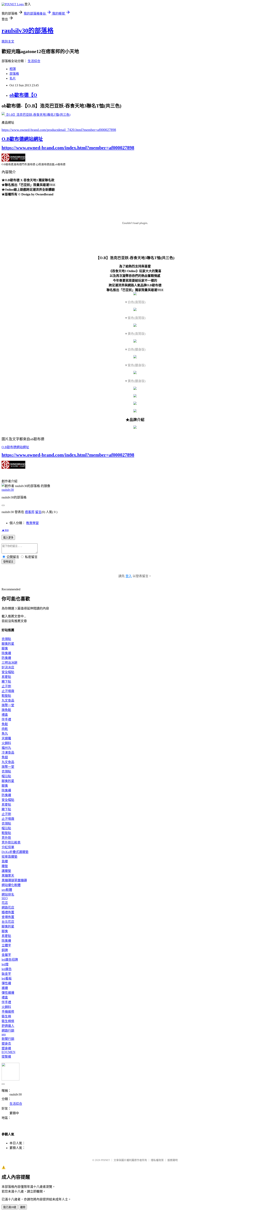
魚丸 (5, 733)
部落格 (14, 73)
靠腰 (5, 861)
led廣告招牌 (10, 959)
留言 (38, 512)
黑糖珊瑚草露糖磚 (14, 880)
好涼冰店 (8, 667)
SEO (5, 898)
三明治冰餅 (9, 662)
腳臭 (5, 648)
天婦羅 (6, 738)
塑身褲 (6, 1048)
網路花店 (8, 907)
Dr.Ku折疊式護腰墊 (15, 852)
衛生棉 (6, 1016)
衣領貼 (6, 639)
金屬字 (6, 955)
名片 (12, 78)
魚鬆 (5, 724)
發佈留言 (8, 561)
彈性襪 (6, 983)
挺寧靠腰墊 (9, 856)
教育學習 (32, 523)
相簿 (12, 69)
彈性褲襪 (8, 992)
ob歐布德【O (23, 95)
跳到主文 (8, 41)
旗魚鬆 (6, 710)
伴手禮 (6, 719)
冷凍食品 (8, 752)
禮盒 (5, 714)
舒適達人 (8, 1025)
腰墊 (5, 866)
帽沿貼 (6, 776)
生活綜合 (34, 61)
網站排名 (8, 894)
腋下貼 (6, 681)
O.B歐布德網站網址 (22, 139)
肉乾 (5, 729)
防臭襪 (6, 658)
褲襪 (5, 988)
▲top (5, 530)
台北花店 (8, 921)
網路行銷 (8, 1030)
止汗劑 (6, 686)
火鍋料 (6, 743)
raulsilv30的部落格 (28, 30)
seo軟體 (7, 889)
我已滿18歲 (9, 1207)
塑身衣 (6, 1043)
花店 (5, 902)
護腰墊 (6, 871)
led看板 (7, 978)
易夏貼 (6, 676)
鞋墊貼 (6, 695)
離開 (22, 1207)
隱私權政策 (157, 1160)
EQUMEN (8, 1052)
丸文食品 (8, 700)
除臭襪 (6, 653)
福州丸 (6, 747)
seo (4, 1034)
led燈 (5, 964)
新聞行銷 (8, 1038)
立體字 (6, 945)
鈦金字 (6, 973)
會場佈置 (8, 917)
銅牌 (5, 950)
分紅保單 (8, 847)
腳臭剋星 (8, 643)
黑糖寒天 (8, 875)
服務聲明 (172, 1160)
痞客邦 (29, 512)
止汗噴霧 (8, 691)
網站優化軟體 (11, 885)
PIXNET (105, 1160)
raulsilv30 (8, 489)
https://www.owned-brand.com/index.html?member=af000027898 (68, 147)
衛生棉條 (8, 1021)
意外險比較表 (11, 842)
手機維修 (8, 1011)
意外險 (6, 837)
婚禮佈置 (8, 912)
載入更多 (8, 537)
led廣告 (7, 969)
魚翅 (5, 757)
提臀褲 (6, 1056)
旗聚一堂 (8, 705)
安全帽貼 (8, 672)
